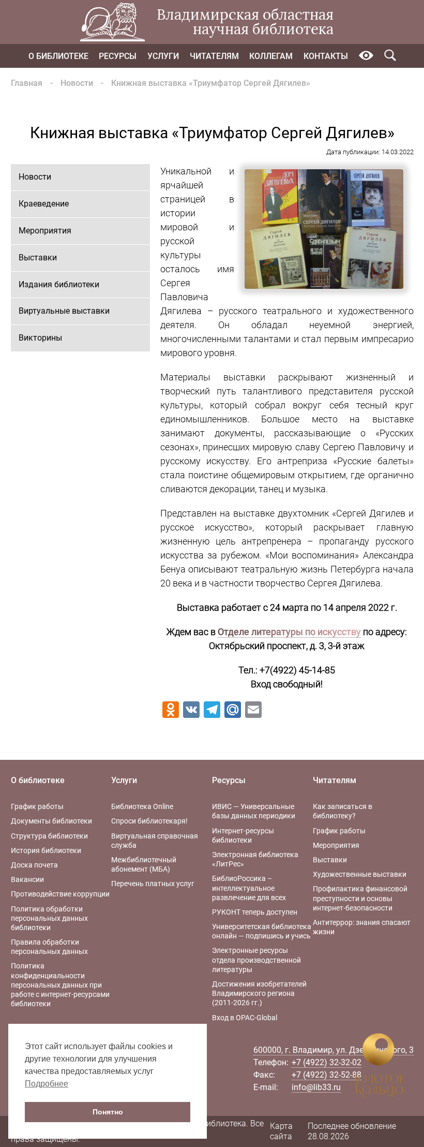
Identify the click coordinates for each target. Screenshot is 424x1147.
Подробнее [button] (46, 1083)
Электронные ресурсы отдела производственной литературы (256, 959)
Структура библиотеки (49, 836)
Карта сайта (281, 1131)
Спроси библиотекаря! (149, 821)
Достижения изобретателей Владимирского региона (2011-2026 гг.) (259, 993)
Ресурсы (118, 56)
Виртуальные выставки (64, 311)
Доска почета (34, 865)
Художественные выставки (359, 874)
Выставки (38, 257)
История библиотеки (46, 850)
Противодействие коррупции (60, 894)
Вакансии (27, 879)
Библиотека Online (142, 806)
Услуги (163, 56)
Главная (26, 83)
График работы (37, 806)
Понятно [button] (108, 1112)
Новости (76, 83)
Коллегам (271, 56)
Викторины (40, 338)
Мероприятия (45, 231)
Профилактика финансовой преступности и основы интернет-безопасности (360, 898)
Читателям (214, 56)
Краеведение (44, 204)
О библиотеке (58, 56)
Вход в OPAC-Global (244, 1017)
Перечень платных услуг (152, 883)
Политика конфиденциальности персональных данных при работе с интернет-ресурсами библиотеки (60, 985)
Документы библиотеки (51, 821)
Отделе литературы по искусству (289, 631)
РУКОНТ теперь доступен (254, 912)
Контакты (326, 56)
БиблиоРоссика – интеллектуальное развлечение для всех (249, 887)
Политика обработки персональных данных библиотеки (49, 918)
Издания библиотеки (59, 284)
